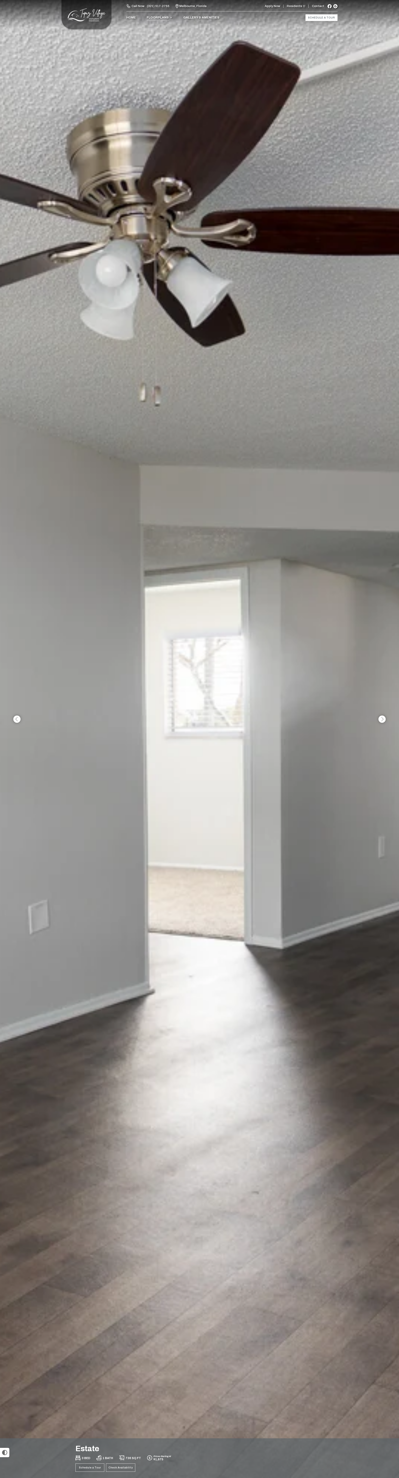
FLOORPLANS (158, 17)
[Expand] (384, 1431)
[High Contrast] (4, 1452)
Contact (318, 6)
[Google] (335, 6)
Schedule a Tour (321, 17)
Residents (294, 6)
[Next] (382, 719)
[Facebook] (330, 6)
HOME (131, 17)
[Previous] (17, 719)
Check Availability (120, 1467)
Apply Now (272, 6)
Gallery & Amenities (201, 17)
